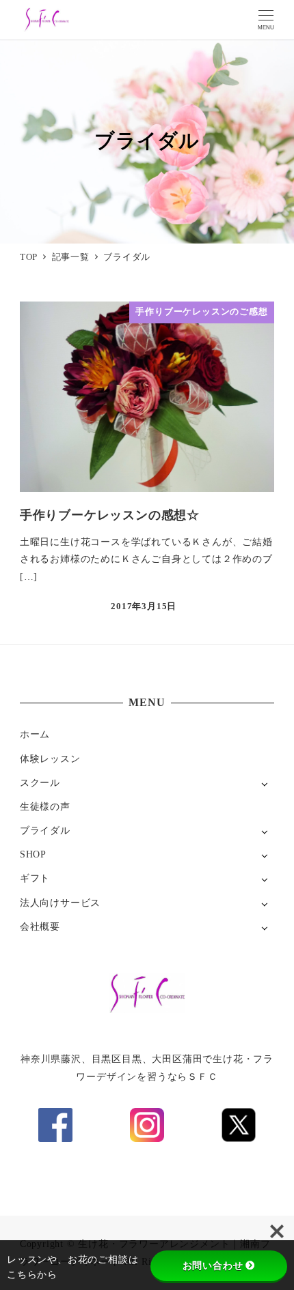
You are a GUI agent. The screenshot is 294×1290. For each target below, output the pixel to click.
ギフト (35, 878)
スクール (40, 782)
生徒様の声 (45, 806)
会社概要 (40, 926)
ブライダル (45, 830)
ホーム (35, 734)
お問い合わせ (213, 1265)
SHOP (33, 854)
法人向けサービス (60, 902)
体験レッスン (50, 758)
